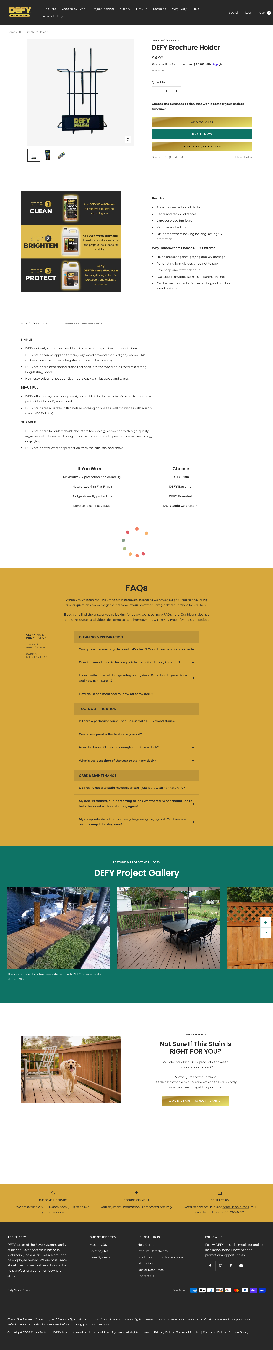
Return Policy (238, 1332)
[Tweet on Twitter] (175, 157)
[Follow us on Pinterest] (231, 1266)
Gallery (125, 9)
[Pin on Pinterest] (170, 157)
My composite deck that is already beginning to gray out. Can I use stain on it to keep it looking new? (134, 821)
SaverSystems (100, 1257)
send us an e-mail (236, 1207)
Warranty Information (83, 323)
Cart (264, 12)
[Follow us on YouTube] (241, 1266)
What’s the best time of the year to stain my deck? (117, 760)
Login (249, 12)
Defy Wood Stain (166, 40)
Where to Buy (52, 16)
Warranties (146, 1263)
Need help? (243, 157)
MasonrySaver (100, 1244)
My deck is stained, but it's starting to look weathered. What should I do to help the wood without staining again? (135, 803)
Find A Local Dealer (202, 146)
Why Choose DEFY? (36, 323)
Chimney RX (99, 1251)
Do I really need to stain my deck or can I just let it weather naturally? (132, 788)
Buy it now (202, 134)
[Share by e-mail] (182, 157)
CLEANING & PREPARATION (36, 636)
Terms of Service (188, 1332)
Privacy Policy (164, 1332)
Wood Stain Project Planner (195, 1100)
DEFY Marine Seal (86, 974)
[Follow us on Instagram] (220, 1266)
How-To (141, 9)
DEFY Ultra (44, 413)
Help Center (147, 1244)
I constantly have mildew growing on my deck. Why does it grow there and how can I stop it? (133, 678)
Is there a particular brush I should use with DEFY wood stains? (127, 721)
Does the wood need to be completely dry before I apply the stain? (129, 662)
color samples (48, 1324)
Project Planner (102, 9)
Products (49, 9)
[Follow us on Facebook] (210, 1266)
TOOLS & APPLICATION (36, 646)
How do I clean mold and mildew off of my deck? (116, 694)
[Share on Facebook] (165, 157)
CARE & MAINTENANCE (37, 655)
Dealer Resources (151, 1270)
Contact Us (146, 1276)
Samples (159, 9)
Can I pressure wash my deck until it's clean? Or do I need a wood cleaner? (135, 649)
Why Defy (179, 9)
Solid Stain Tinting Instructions (160, 1257)
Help (196, 9)
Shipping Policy (214, 1332)
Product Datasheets (153, 1251)
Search (234, 12)
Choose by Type (73, 9)
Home (11, 32)
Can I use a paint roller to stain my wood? (110, 734)
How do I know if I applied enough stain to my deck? (119, 747)
